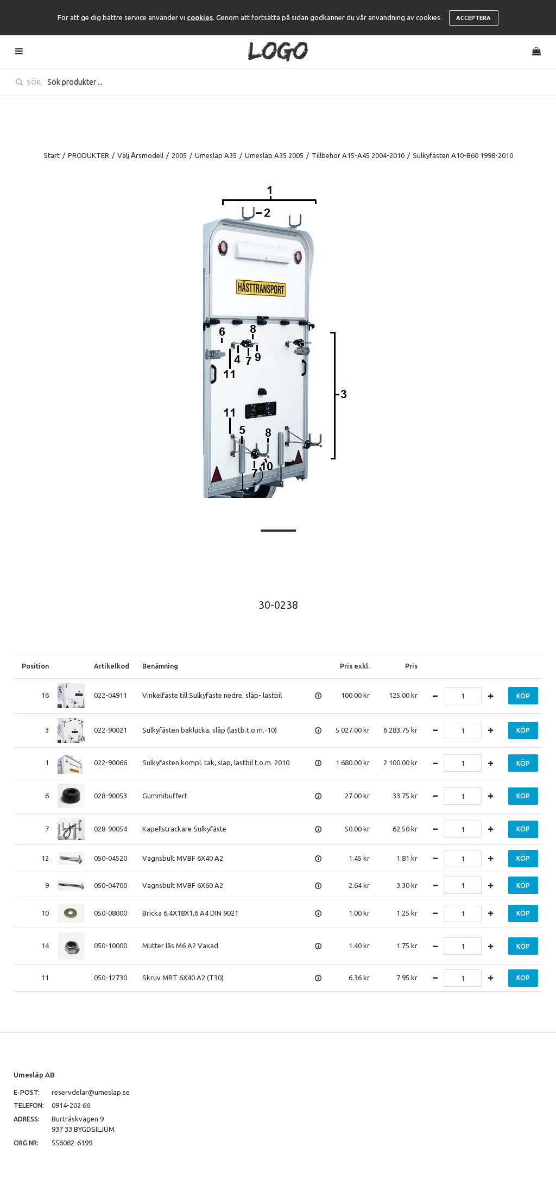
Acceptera (473, 18)
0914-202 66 (71, 1105)
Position (35, 666)
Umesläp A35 (216, 155)
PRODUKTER (88, 155)
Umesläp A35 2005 (274, 155)
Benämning (160, 666)
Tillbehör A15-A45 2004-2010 (358, 155)
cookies (200, 17)
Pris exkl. (355, 666)
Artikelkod (111, 666)
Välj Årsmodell (140, 155)
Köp (523, 695)
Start (51, 155)
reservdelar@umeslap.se (91, 1092)
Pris (411, 666)
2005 (179, 155)
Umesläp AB (34, 1075)
